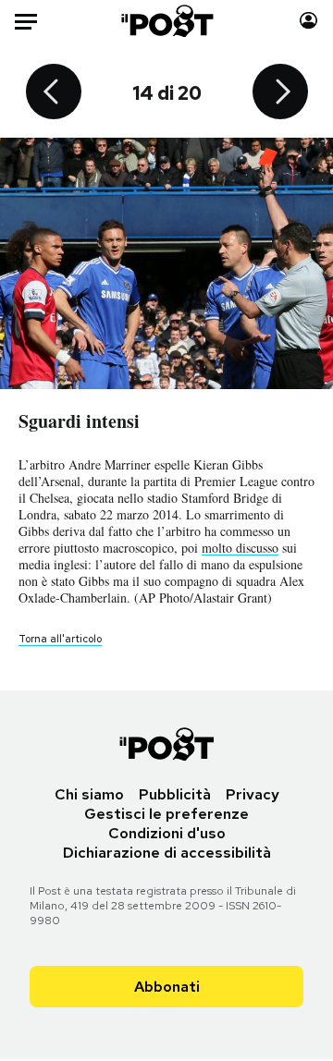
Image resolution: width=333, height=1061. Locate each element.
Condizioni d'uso (167, 833)
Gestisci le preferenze (166, 813)
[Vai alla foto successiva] (280, 93)
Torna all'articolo (60, 638)
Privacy (252, 794)
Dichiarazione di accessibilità (167, 852)
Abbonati (167, 986)
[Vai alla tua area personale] (308, 20)
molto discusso (240, 547)
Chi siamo (89, 794)
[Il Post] (167, 21)
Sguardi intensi (79, 421)
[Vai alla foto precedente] (53, 93)
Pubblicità (175, 794)
